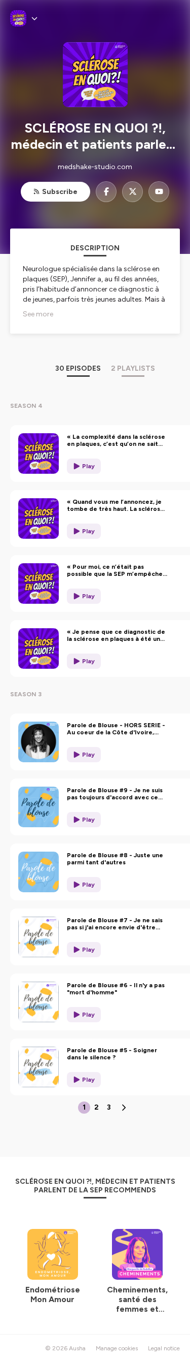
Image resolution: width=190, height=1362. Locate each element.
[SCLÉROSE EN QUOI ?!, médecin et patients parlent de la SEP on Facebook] (106, 191)
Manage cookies (117, 1348)
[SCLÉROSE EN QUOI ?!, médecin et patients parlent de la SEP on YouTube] (158, 191)
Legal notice (164, 1348)
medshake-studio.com (95, 167)
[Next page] (123, 1107)
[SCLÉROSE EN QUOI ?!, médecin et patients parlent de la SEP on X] (132, 191)
